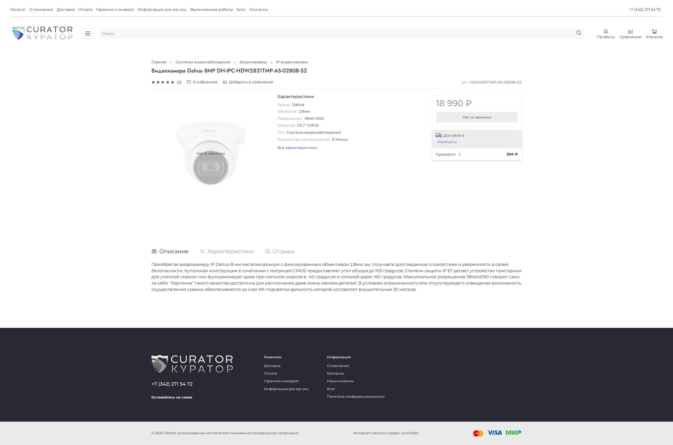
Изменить (447, 141)
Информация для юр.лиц (162, 9)
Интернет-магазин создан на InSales (386, 433)
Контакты (258, 9)
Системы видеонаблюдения (203, 62)
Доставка (66, 9)
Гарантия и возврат (115, 9)
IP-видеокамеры (292, 62)
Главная (158, 62)
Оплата (85, 9)
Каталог (18, 9)
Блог (241, 9)
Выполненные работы (211, 9)
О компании (41, 9)
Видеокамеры (253, 62)
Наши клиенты (340, 381)
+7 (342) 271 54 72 (645, 9)
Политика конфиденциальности (356, 397)
